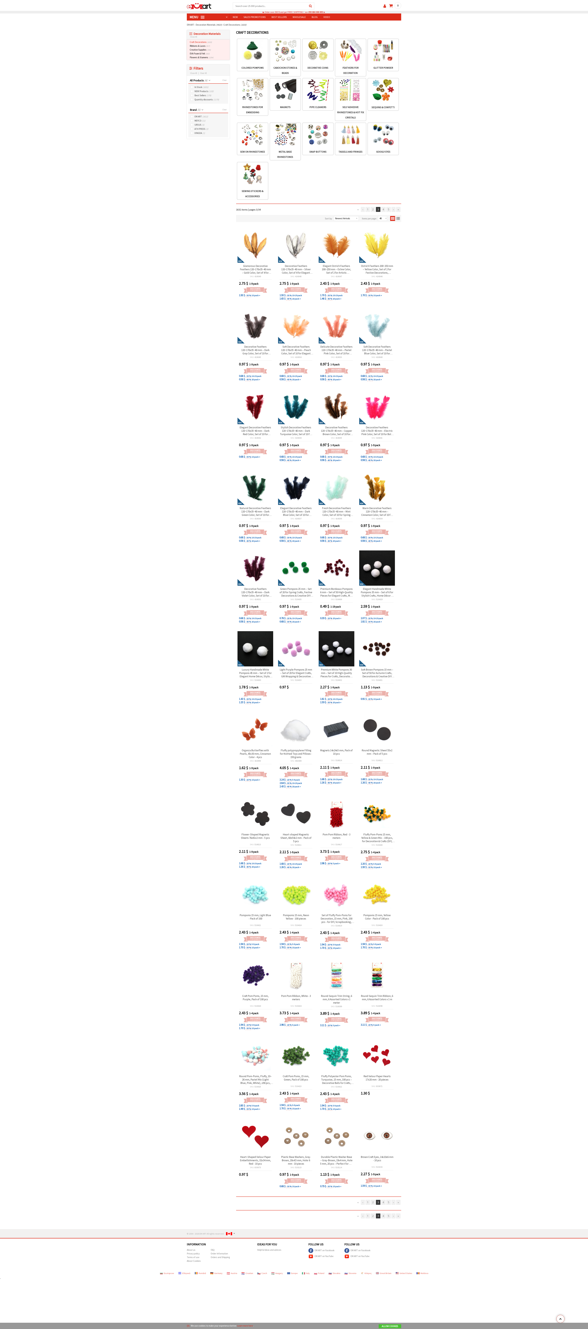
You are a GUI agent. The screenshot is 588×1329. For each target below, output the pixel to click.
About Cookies (194, 1260)
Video (326, 17)
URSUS (199, 125)
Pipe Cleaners (317, 107)
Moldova (424, 1273)
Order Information (219, 1253)
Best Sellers (202, 95)
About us (191, 1249)
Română (202, 1273)
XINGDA (199, 133)
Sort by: (328, 218)
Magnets (285, 107)
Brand (195, 110)
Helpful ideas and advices (269, 1249)
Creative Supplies (200, 49)
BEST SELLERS (279, 17)
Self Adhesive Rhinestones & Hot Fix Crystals (350, 112)
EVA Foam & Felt (200, 53)
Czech (264, 1273)
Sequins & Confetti (383, 107)
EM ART (201, 116)
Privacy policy (193, 1253)
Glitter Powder (383, 67)
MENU (194, 17)
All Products (198, 80)
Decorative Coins (317, 67)
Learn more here (245, 1325)
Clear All (203, 73)
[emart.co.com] (199, 6)
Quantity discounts (206, 99)
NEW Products (204, 91)
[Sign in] (384, 6)
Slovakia (336, 1273)
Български (169, 1273)
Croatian (249, 1273)
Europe (294, 1273)
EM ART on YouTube (324, 1256)
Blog (315, 17)
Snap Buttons (317, 151)
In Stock (201, 87)
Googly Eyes (383, 151)
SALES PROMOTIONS (255, 17)
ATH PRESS (201, 129)
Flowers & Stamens (201, 57)
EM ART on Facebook (324, 1250)
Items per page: (369, 218)
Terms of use (193, 1257)
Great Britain (385, 1273)
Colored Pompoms (252, 67)
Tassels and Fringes (350, 151)
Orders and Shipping (220, 1257)
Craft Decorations (201, 42)
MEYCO (199, 120)
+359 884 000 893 (315, 12)
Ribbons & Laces (200, 45)
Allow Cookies (390, 1326)
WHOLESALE (299, 17)
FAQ (213, 1249)
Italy (308, 1273)
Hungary (279, 1273)
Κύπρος (368, 1273)
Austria (234, 1273)
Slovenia (352, 1273)
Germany (218, 1273)
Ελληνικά (186, 1273)
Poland (321, 1273)
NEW (235, 17)
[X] (188, 1325)
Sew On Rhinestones (252, 151)
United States (406, 1273)
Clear (224, 80)
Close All (193, 37)
